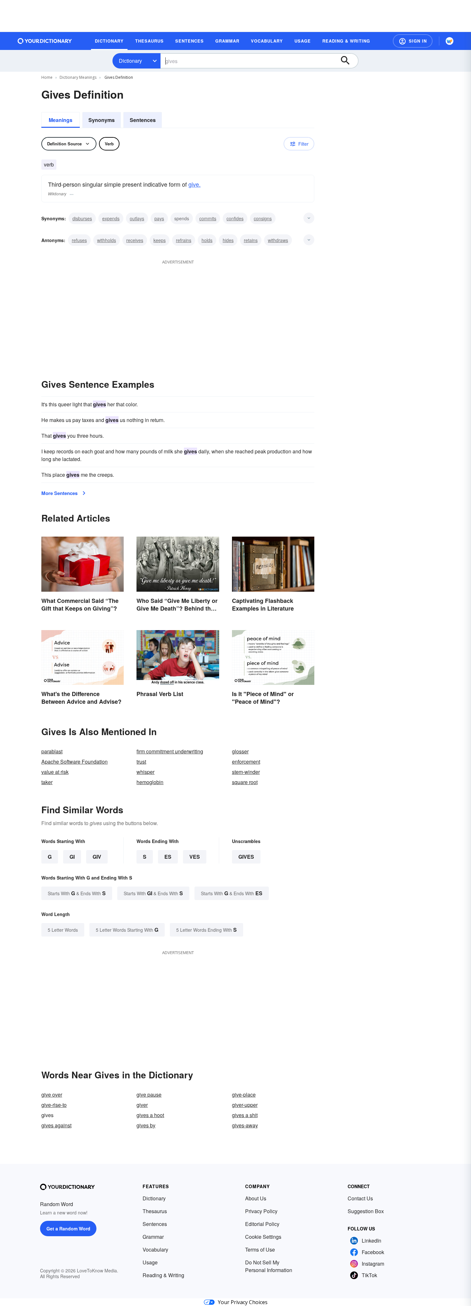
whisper (145, 771)
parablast (51, 751)
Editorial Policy (262, 1224)
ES (167, 856)
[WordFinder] (449, 41)
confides (235, 218)
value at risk (55, 771)
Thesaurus (155, 1211)
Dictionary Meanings (78, 77)
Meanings (60, 120)
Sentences (143, 120)
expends (111, 218)
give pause (148, 1094)
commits (207, 218)
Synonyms (101, 120)
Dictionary (130, 60)
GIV (97, 856)
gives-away (245, 1125)
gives (246, 856)
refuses (79, 240)
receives (134, 240)
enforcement (246, 761)
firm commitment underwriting (169, 751)
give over (51, 1094)
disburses (82, 218)
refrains (183, 240)
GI (72, 856)
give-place (244, 1094)
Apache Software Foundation (74, 761)
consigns (263, 218)
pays (159, 218)
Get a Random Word (68, 1228)
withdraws (278, 240)
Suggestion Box (366, 1211)
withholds (106, 240)
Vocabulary (155, 1249)
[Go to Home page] (45, 41)
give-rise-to (54, 1104)
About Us (255, 1198)
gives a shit (245, 1115)
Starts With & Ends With (77, 893)
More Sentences (59, 493)
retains (251, 240)
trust (141, 761)
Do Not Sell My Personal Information (268, 1266)
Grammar (153, 1236)
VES (194, 856)
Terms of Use (260, 1249)
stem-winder (246, 771)
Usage (150, 1262)
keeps (159, 240)
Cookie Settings (263, 1236)
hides (228, 240)
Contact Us (360, 1198)
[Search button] (348, 61)
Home (47, 77)
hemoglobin (149, 782)
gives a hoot (150, 1115)
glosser (240, 751)
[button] (413, 41)
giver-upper (245, 1104)
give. (194, 184)
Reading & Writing (163, 1275)
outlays (137, 218)
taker (47, 782)
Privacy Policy (261, 1211)
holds (207, 240)
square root (245, 782)
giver (142, 1104)
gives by (145, 1125)
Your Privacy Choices (243, 1302)
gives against (56, 1125)
